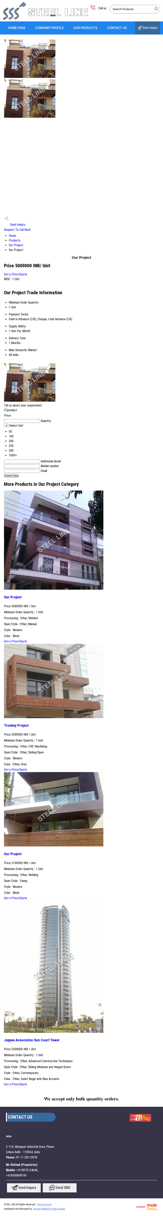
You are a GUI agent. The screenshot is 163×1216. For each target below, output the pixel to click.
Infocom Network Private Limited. (49, 1208)
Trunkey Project (16, 725)
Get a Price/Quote (15, 274)
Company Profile (49, 28)
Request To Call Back (17, 230)
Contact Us (117, 28)
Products (14, 240)
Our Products (85, 28)
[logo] (45, 19)
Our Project (16, 245)
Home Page (16, 28)
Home (12, 236)
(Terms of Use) (44, 1204)
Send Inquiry (150, 28)
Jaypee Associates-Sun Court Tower (32, 1040)
